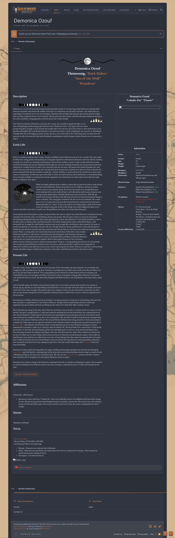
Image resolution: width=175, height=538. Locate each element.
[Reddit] (155, 526)
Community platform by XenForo (37, 524)
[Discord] (150, 526)
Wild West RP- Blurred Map (31, 534)
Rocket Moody (72, 355)
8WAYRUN (48, 526)
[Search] (161, 10)
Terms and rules (130, 534)
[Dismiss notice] (160, 34)
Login (91, 507)
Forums (16, 507)
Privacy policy (142, 534)
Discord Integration (21, 526)
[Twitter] (159, 526)
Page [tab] (17, 48)
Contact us (18, 512)
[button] (50, 10)
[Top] (156, 534)
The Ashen (87, 342)
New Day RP (83, 34)
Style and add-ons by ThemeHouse (75, 524)
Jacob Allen (19, 325)
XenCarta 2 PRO (20, 529)
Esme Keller (17, 352)
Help (152, 534)
